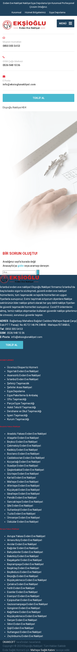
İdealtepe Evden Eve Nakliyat (23, 493)
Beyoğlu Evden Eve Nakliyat (22, 576)
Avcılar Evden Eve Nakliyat (22, 544)
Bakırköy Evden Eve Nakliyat (23, 556)
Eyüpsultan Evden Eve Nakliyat (24, 600)
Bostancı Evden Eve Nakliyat (23, 453)
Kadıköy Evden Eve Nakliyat (22, 449)
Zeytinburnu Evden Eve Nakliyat (25, 636)
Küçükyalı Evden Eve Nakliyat (23, 489)
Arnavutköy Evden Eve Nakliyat (24, 540)
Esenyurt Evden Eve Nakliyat (23, 596)
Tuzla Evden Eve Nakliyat (21, 513)
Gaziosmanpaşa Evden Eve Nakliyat (27, 604)
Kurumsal (16, 12)
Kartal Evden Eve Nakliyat (21, 477)
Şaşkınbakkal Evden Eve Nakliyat (25, 469)
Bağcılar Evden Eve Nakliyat (22, 548)
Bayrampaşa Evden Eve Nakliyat (25, 564)
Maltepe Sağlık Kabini (43, 650)
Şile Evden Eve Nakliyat (20, 505)
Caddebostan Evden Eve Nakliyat (26, 457)
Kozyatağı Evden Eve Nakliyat (23, 461)
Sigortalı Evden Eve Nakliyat (22, 371)
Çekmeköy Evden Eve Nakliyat (24, 445)
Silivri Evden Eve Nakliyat (21, 624)
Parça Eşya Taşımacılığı (20, 403)
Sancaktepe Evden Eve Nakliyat (25, 501)
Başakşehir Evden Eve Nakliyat (24, 560)
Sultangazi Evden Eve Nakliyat (24, 632)
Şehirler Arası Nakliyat (19, 387)
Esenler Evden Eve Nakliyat (22, 592)
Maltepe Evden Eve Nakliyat (22, 481)
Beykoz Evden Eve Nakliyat (22, 441)
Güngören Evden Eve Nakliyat (23, 608)
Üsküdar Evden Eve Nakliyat (22, 521)
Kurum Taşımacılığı (18, 419)
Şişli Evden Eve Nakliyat (20, 628)
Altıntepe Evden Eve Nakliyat (23, 485)
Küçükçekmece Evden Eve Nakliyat (27, 616)
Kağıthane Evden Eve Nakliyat (24, 612)
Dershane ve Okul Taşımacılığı (24, 411)
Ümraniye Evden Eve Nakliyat (23, 517)
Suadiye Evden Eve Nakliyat (22, 465)
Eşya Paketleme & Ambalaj (22, 395)
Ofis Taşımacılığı (16, 399)
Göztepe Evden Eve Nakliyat (23, 473)
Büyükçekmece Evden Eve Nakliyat (27, 580)
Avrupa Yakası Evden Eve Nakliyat (26, 536)
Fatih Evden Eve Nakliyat (21, 588)
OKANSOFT (9, 642)
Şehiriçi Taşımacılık (18, 383)
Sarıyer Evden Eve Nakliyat (22, 620)
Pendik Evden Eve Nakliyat (22, 497)
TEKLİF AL (39, 98)
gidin (21, 265)
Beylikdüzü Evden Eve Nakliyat (24, 572)
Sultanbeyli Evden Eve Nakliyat (24, 509)
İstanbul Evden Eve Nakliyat (22, 379)
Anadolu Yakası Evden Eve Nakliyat (27, 433)
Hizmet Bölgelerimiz (35, 12)
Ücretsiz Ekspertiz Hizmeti (22, 367)
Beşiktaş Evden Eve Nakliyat (23, 568)
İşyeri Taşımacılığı (17, 415)
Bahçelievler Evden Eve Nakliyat (25, 552)
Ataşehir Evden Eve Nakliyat (23, 437)
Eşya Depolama (57, 12)
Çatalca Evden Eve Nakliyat (22, 584)
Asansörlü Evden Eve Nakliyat (24, 375)
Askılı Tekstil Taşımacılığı (21, 407)
